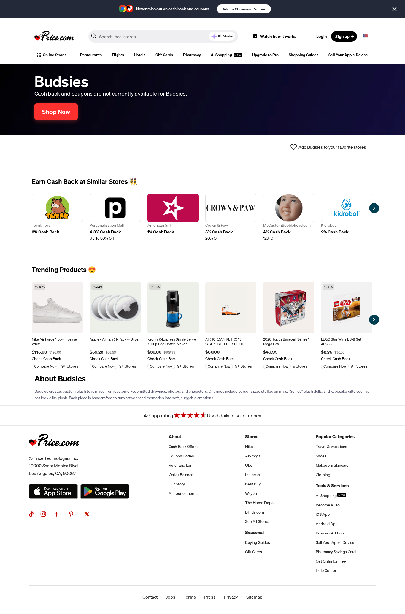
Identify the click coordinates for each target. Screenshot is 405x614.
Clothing (323, 475)
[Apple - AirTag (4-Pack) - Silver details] (115, 307)
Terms (189, 597)
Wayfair (251, 493)
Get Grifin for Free (331, 561)
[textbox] (365, 36)
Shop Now (56, 111)
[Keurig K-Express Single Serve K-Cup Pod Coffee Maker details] (173, 307)
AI (225, 36)
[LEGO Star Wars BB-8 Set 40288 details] (346, 307)
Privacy (231, 597)
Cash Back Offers (183, 447)
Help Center (326, 570)
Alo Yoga (252, 456)
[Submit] (94, 37)
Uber (249, 465)
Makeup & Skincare (332, 465)
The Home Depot (260, 503)
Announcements (183, 493)
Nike (249, 447)
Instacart (252, 475)
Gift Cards (164, 55)
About (175, 436)
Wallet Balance (181, 475)
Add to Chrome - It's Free (243, 9)
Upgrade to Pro (265, 55)
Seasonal (254, 532)
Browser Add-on (330, 533)
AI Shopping (222, 55)
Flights (118, 55)
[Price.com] (54, 452)
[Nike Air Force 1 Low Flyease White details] (57, 307)
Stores (251, 436)
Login (321, 36)
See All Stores (257, 521)
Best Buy (253, 484)
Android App (326, 524)
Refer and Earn (181, 465)
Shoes (321, 456)
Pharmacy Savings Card (336, 552)
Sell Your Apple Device (348, 55)
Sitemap (254, 597)
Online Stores (54, 55)
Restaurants (91, 55)
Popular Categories (335, 436)
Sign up (342, 36)
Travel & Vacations (331, 447)
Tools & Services (332, 485)
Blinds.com (254, 512)
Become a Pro (328, 505)
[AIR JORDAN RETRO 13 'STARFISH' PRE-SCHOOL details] (230, 307)
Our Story (177, 484)
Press (209, 597)
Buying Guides (257, 542)
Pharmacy (192, 55)
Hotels (139, 55)
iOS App (323, 514)
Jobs (170, 597)
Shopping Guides (303, 55)
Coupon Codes (181, 456)
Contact (150, 597)
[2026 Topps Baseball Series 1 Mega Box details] (288, 307)
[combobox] (163, 36)
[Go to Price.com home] (54, 36)
